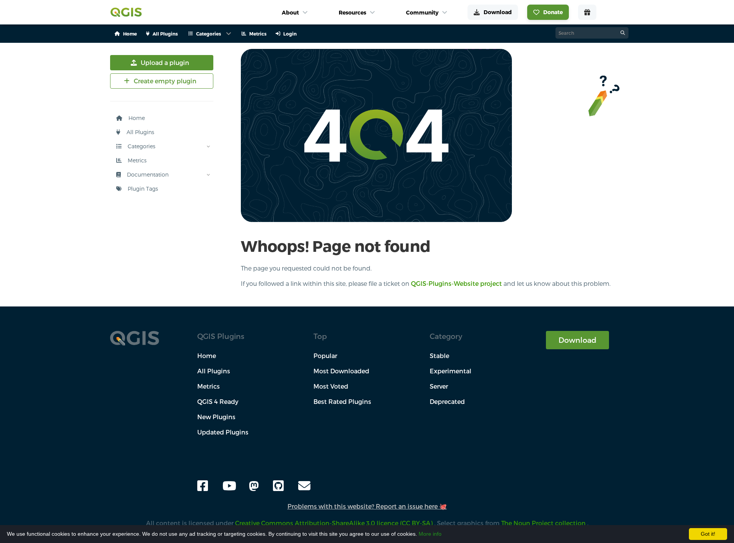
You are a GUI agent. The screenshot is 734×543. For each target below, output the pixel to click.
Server (439, 386)
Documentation (147, 174)
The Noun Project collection (544, 523)
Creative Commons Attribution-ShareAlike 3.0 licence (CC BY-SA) (334, 523)
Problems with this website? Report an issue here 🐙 (367, 506)
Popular (325, 355)
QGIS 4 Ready (218, 401)
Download (577, 340)
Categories (140, 146)
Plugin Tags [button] (142, 188)
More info (430, 534)
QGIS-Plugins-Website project (456, 283)
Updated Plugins (222, 432)
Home (136, 118)
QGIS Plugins (220, 336)
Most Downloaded (341, 370)
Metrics (136, 160)
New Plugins (216, 416)
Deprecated (447, 401)
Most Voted (330, 386)
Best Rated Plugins (342, 401)
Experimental (450, 370)
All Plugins (139, 132)
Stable (439, 355)
